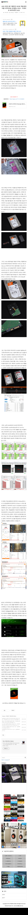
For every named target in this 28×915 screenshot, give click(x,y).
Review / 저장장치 (14, 12)
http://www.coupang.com (8, 29)
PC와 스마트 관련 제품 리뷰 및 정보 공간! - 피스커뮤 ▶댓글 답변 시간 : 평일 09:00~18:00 (11, 744)
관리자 (3, 894)
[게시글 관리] (8, 710)
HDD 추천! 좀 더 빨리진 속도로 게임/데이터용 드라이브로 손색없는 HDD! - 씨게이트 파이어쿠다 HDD (14, 8)
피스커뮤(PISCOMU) (8, 741)
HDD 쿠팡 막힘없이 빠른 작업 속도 (12, 31)
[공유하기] (6, 710)
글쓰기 (3, 897)
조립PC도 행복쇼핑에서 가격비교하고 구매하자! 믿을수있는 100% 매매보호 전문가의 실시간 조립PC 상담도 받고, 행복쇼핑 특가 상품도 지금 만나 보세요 (10, 24)
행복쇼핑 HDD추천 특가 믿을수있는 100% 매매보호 (10, 21)
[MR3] (14, 835)
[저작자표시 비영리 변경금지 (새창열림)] (17, 710)
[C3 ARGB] (14, 879)
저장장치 (7, 716)
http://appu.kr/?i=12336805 (17, 99)
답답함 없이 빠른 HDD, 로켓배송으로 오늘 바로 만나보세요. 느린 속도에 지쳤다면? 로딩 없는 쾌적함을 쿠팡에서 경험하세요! (14, 34)
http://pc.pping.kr (6, 19)
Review (3, 716)
